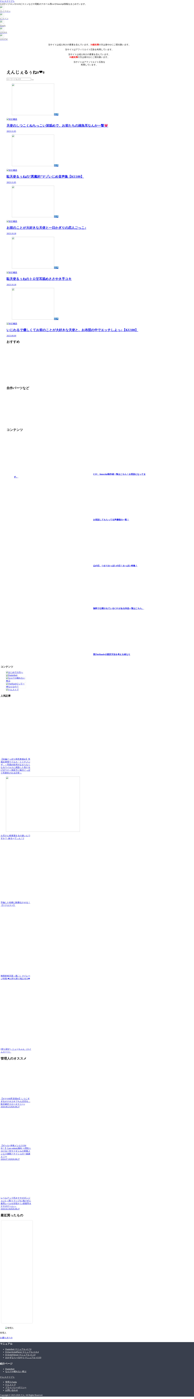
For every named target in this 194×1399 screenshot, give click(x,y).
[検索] (33, 79)
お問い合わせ (11, 1390)
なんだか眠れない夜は (15, 1371)
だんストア (10, 1385)
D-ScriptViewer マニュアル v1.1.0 (20, 1355)
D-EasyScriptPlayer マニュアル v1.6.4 (22, 1352)
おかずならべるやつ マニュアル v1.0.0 (23, 1357)
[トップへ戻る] (1, 1398)
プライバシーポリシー (15, 1387)
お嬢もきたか (6, 1338)
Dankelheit (9, 1369)
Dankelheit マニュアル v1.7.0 (18, 1349)
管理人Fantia (11, 1382)
